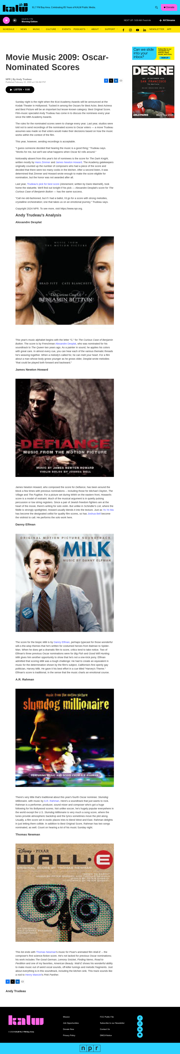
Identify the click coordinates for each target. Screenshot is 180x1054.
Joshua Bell (94, 513)
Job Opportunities (71, 1023)
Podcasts (79, 29)
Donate (170, 7)
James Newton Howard (69, 162)
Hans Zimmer (42, 162)
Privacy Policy (69, 1035)
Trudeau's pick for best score (43, 184)
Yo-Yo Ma (108, 509)
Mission (66, 1017)
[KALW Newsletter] (153, 53)
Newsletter (156, 29)
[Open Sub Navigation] (16, 29)
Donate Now (68, 1029)
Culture (51, 29)
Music (36, 29)
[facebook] (123, 29)
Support (110, 29)
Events (66, 29)
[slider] (19, 20)
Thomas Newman (46, 952)
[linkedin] (144, 29)
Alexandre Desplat (65, 343)
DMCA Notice (106, 1035)
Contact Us (105, 1029)
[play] (6, 20)
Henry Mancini (33, 974)
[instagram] (130, 29)
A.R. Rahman (51, 801)
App (169, 29)
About (95, 29)
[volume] (14, 20)
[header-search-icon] (156, 7)
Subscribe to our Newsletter (112, 1023)
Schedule (8, 29)
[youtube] (137, 29)
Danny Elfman (62, 642)
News (24, 29)
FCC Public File (107, 1017)
